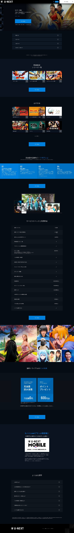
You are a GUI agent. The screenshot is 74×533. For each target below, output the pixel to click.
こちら (30, 24)
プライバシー (48, 528)
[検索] (54, 2)
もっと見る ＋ (37, 136)
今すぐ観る (66, 1)
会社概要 (45, 528)
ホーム (43, 528)
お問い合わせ (52, 528)
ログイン (57, 1)
